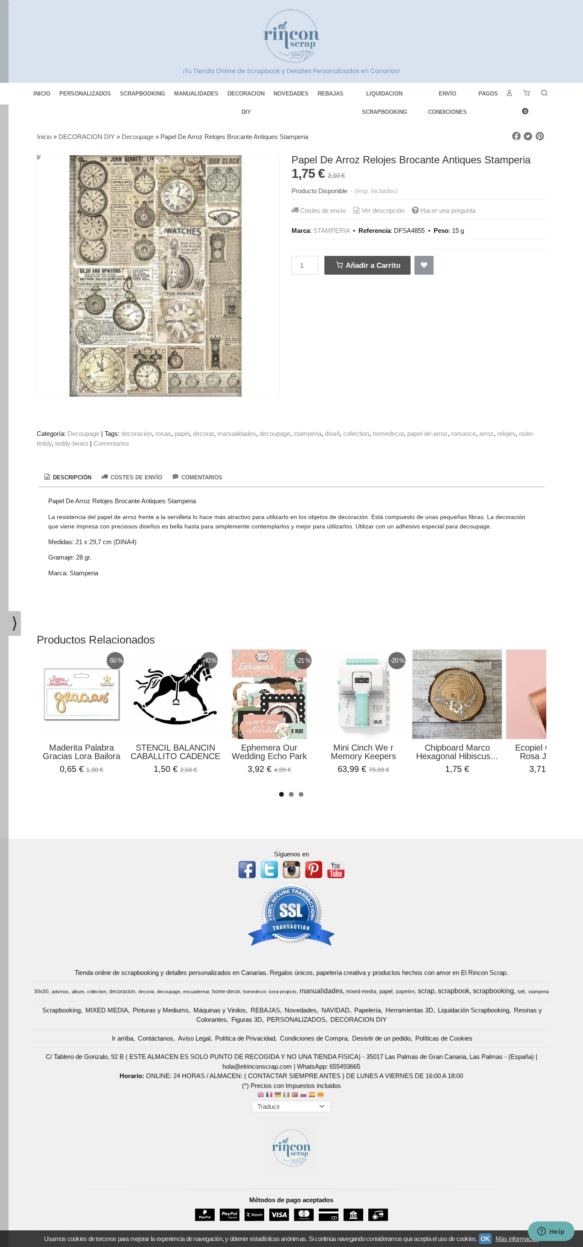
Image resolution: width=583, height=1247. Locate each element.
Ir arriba (122, 1038)
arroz (486, 433)
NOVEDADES (291, 93)
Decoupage (83, 433)
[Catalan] (321, 1095)
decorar (203, 433)
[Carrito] (526, 93)
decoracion (136, 433)
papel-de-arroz (427, 433)
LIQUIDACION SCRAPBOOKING (384, 96)
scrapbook (453, 991)
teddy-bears (71, 443)
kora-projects (283, 991)
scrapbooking (493, 991)
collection (356, 433)
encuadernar (196, 991)
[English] (260, 1095)
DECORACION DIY (246, 96)
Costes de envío (323, 210)
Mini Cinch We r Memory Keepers (363, 752)
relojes (506, 433)
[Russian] (303, 1095)
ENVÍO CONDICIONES (447, 96)
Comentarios (111, 443)
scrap (426, 991)
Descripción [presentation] (71, 477)
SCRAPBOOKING (142, 93)
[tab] (67, 477)
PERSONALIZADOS (85, 93)
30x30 (41, 992)
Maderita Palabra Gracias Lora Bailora (81, 752)
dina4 (332, 433)
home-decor (226, 992)
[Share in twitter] (528, 136)
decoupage (274, 433)
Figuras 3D (246, 1019)
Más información (517, 1238)
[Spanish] (312, 1095)
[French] (269, 1095)
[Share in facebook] (516, 136)
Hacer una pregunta (447, 210)
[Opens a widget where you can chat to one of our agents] (551, 1232)
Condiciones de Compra (313, 1038)
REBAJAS (331, 93)
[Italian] (286, 1095)
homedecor (388, 433)
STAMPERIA (331, 230)
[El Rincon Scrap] (291, 41)
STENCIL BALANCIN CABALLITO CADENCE (175, 752)
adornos (60, 991)
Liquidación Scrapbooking (473, 1010)
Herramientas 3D (409, 1010)
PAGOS (488, 93)
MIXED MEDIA (106, 1010)
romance (463, 433)
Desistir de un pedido (381, 1038)
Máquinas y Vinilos (219, 1010)
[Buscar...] (544, 93)
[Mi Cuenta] (509, 93)
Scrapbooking (61, 1010)
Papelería (367, 1010)
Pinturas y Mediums (161, 1010)
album (78, 991)
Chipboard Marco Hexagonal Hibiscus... (457, 752)
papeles (405, 992)
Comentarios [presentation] (201, 477)
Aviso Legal (194, 1038)
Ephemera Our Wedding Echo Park (269, 752)
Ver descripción (383, 210)
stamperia (307, 433)
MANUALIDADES (196, 93)
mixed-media (361, 992)
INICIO (41, 93)
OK (485, 1238)
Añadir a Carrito (372, 265)
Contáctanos (155, 1038)
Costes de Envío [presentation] (135, 477)
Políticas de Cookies (443, 1038)
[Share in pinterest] (540, 136)
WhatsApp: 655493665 (328, 1066)
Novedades (301, 1010)
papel (182, 433)
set (521, 991)
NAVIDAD (335, 1010)
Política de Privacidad (245, 1038)
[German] (277, 1095)
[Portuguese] (295, 1095)
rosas (163, 433)
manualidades (236, 433)
